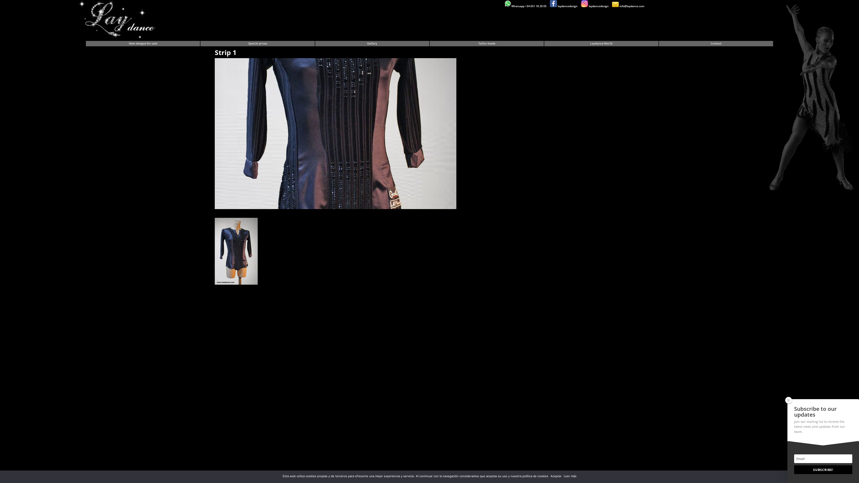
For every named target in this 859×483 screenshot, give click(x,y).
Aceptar (556, 476)
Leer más (570, 476)
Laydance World (601, 43)
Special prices (257, 43)
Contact (716, 43)
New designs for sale (143, 43)
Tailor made (486, 43)
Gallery (372, 43)
